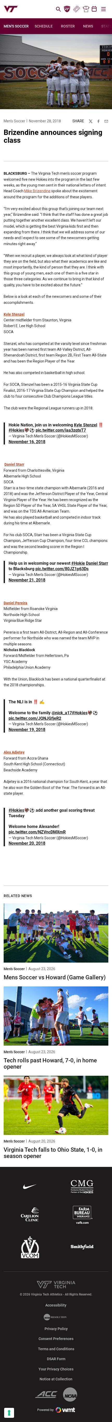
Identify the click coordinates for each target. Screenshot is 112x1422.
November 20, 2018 (27, 843)
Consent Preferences (56, 1339)
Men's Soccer (14, 121)
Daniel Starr (14, 464)
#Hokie (78, 563)
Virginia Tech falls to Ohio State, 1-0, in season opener (53, 1152)
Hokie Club (67, 9)
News (88, 26)
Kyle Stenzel (14, 314)
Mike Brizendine (37, 191)
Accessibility (55, 1305)
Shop (86, 9)
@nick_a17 (62, 712)
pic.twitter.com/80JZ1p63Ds (62, 568)
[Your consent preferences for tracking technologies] (9, 1413)
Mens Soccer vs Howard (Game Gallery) (55, 977)
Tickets (76, 9)
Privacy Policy (56, 1329)
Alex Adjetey (14, 752)
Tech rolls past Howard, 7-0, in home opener (50, 1063)
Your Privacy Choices (56, 1369)
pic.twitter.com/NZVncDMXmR (37, 832)
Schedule (44, 26)
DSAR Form (56, 1359)
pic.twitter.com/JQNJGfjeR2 (35, 718)
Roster (68, 26)
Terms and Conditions (56, 1349)
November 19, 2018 (27, 729)
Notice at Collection (56, 1379)
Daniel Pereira (15, 603)
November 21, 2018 (27, 580)
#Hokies (16, 430)
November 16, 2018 (27, 441)
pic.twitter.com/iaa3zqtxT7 (61, 430)
